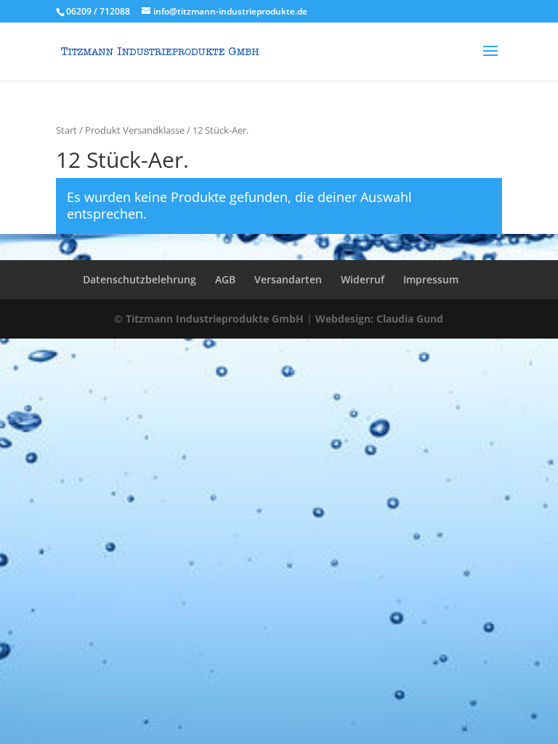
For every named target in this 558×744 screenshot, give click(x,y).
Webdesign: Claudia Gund (379, 319)
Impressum (430, 279)
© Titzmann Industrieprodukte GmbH (209, 319)
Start (66, 130)
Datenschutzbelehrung (139, 279)
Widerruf (362, 279)
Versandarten (288, 279)
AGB (225, 279)
